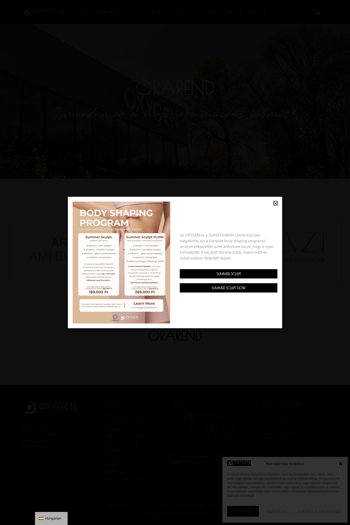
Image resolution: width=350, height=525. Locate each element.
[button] (275, 203)
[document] (175, 262)
